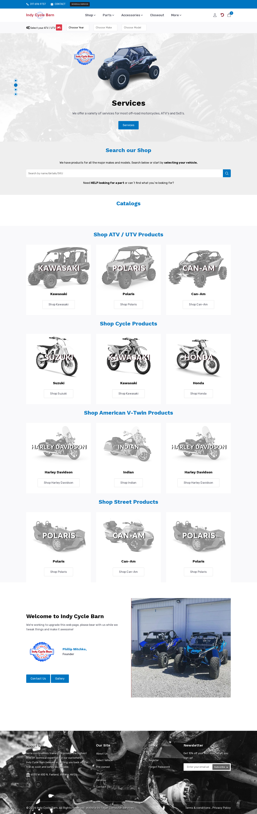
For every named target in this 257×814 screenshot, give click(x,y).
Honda (198, 383)
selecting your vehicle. (181, 162)
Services (128, 125)
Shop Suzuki (58, 393)
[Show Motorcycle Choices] (59, 27)
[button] (15, 80)
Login (152, 753)
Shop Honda (198, 393)
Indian (128, 472)
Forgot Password (159, 766)
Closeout (157, 15)
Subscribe (220, 767)
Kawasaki (58, 294)
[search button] (227, 173)
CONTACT (60, 4)
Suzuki (58, 383)
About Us (102, 753)
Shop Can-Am (198, 304)
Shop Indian (128, 482)
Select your (42, 28)
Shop (89, 15)
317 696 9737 (38, 4)
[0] (229, 15)
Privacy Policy (221, 807)
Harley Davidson (59, 472)
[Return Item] (222, 15)
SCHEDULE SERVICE (80, 4)
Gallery (60, 678)
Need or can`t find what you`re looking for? (128, 183)
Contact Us (38, 678)
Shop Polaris (128, 304)
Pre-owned (103, 766)
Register (154, 760)
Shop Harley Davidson (58, 482)
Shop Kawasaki (59, 304)
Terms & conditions (197, 807)
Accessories (131, 15)
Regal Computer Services (117, 807)
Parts (107, 15)
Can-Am (198, 294)
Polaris (128, 294)
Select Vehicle (104, 760)
